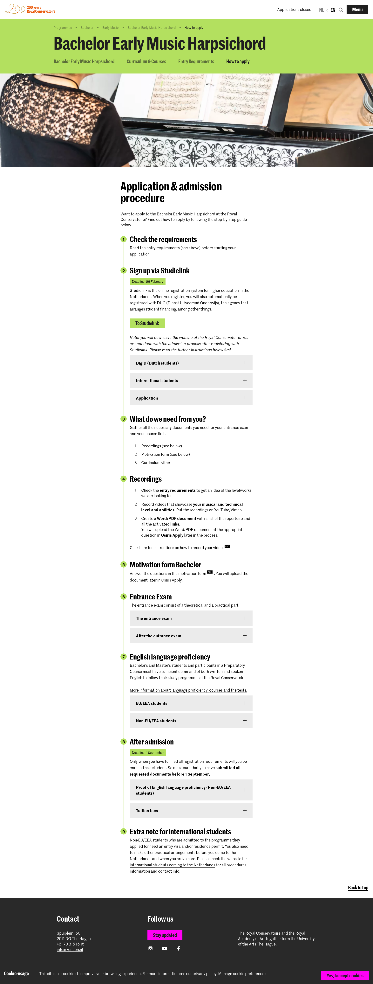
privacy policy (204, 973)
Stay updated (165, 935)
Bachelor (87, 27)
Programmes (63, 27)
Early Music (110, 27)
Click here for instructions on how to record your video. (177, 547)
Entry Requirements (196, 61)
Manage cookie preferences (242, 973)
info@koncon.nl (70, 949)
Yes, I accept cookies (345, 975)
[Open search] (340, 9)
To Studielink (147, 323)
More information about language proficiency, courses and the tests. (188, 690)
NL (321, 10)
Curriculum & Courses (146, 61)
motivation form (192, 573)
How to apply (237, 61)
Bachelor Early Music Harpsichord (152, 27)
